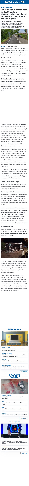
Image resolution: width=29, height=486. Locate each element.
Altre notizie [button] (24, 371)
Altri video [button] (24, 453)
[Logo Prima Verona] (14, 2)
